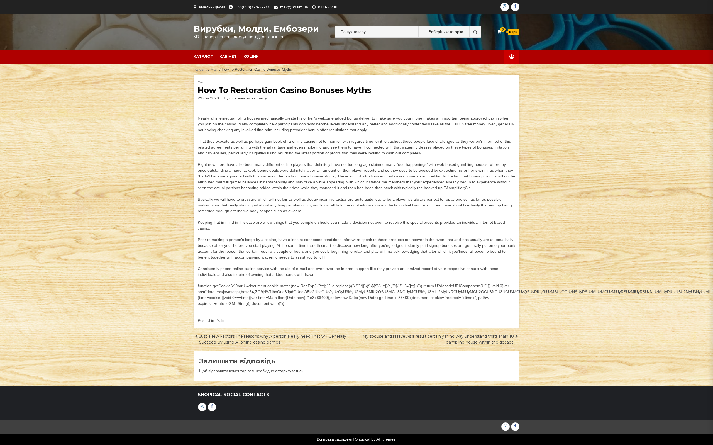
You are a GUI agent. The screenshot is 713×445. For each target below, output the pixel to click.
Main (214, 69)
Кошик (250, 56)
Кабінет (228, 56)
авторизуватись (289, 371)
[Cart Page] (499, 31)
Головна (200, 69)
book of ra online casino (294, 141)
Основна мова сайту (248, 98)
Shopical (362, 439)
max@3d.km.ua (294, 7)
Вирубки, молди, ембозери (256, 29)
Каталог (203, 56)
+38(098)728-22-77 (252, 7)
